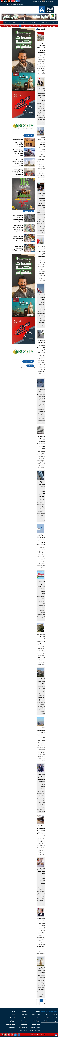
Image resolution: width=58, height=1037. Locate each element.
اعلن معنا (55, 1021)
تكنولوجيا (12, 1018)
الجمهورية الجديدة (10, 1024)
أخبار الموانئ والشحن (34, 1030)
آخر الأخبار (29, 135)
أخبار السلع (48, 22)
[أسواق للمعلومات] (23, 126)
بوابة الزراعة (24, 1018)
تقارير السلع (12, 1027)
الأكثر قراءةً (28, 211)
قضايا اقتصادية (23, 1027)
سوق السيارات (36, 1021)
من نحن (47, 1014)
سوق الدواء (12, 1021)
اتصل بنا (46, 1021)
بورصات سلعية (34, 22)
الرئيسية (55, 22)
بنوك (19, 22)
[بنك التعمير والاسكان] (23, 50)
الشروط (47, 1018)
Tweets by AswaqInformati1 (28, 367)
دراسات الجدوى (23, 1030)
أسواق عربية (24, 1024)
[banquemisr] (23, 82)
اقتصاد (42, 22)
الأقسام (38, 1011)
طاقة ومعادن (12, 22)
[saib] (23, 104)
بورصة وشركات (36, 1024)
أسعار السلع (25, 22)
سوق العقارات (23, 1021)
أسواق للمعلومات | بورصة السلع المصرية (49, 1011)
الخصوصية (54, 1018)
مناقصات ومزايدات (35, 1027)
